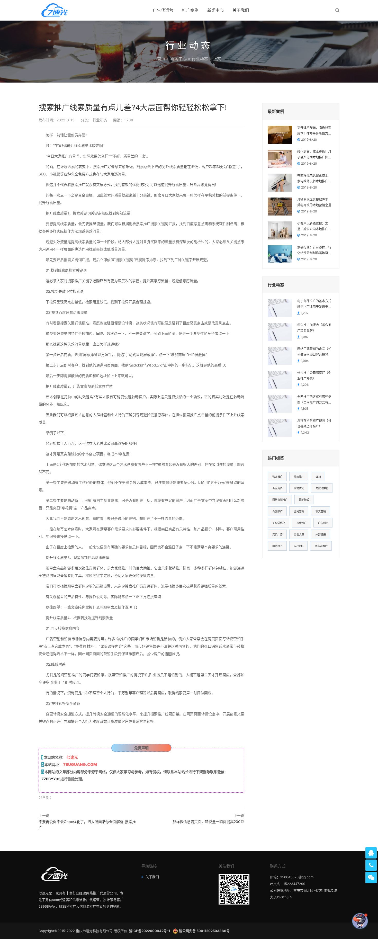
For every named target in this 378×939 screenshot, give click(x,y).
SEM (318, 476)
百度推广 (277, 511)
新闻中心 (215, 10)
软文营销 (321, 511)
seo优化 (298, 546)
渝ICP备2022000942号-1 (150, 931)
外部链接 (321, 534)
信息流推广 (321, 546)
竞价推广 (299, 476)
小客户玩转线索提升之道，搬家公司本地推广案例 (314, 227)
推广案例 (190, 10)
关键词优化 (278, 522)
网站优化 (299, 488)
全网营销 (299, 511)
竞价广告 (277, 534)
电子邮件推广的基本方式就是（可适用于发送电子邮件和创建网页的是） (314, 304)
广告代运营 (163, 10)
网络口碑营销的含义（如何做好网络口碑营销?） (314, 351)
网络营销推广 (280, 499)
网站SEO (277, 546)
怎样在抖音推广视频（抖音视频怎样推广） (314, 423)
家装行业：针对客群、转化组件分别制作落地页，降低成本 (314, 251)
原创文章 (299, 534)
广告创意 (323, 522)
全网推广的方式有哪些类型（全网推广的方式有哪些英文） (314, 400)
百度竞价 (277, 488)
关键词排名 (322, 488)
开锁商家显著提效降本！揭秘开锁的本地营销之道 (314, 202)
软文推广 (277, 476)
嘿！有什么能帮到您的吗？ (330, 921)
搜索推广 (301, 522)
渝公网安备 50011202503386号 (204, 931)
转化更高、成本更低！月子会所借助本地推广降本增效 (314, 155)
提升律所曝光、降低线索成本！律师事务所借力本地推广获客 (314, 131)
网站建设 (304, 499)
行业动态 (200, 58)
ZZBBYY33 (50, 779)
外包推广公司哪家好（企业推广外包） (314, 375)
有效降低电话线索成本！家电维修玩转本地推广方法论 (314, 179)
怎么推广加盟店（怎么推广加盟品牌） (314, 328)
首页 (161, 58)
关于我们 (240, 10)
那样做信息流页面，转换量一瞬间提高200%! (208, 821)
